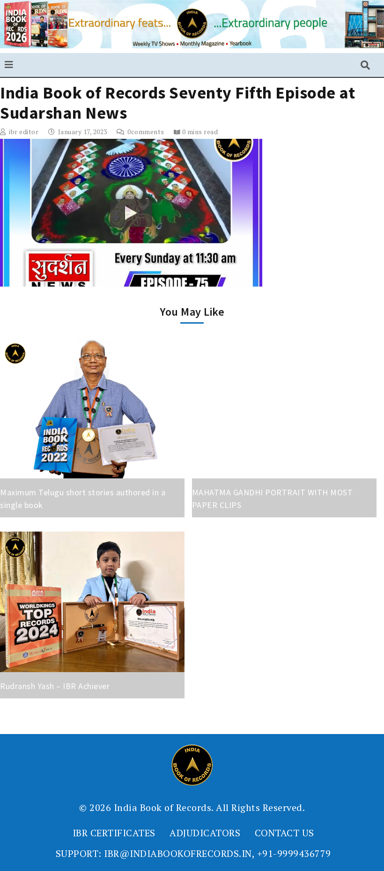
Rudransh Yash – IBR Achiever (55, 686)
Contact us (284, 832)
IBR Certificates (114, 832)
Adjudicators (205, 832)
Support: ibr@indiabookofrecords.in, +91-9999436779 (193, 853)
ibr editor (23, 131)
